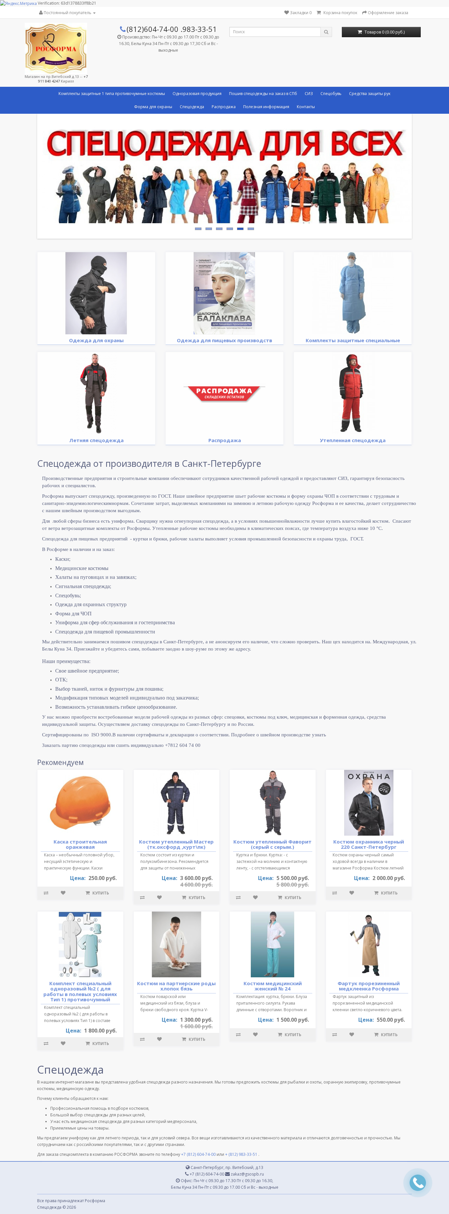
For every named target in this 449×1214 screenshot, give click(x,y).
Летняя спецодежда (96, 440)
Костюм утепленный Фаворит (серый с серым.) (272, 844)
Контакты (306, 106)
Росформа (95, 1200)
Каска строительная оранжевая (80, 844)
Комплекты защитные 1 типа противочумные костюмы (112, 93)
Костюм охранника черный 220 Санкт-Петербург (368, 844)
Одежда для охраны (96, 340)
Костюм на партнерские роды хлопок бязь (176, 986)
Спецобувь (331, 93)
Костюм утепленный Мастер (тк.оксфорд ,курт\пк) (176, 844)
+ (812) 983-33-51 (241, 1154)
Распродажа (224, 106)
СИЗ (309, 93)
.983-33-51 (198, 29)
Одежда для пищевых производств (224, 340)
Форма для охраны (153, 106)
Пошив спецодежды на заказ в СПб (263, 93)
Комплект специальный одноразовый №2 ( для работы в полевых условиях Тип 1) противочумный (80, 991)
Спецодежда (192, 106)
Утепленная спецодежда (353, 440)
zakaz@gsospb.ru (247, 1174)
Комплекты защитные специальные (353, 340)
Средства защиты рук (369, 93)
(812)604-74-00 (152, 29)
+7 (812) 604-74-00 (198, 1154)
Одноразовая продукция (197, 93)
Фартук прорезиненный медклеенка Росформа (369, 986)
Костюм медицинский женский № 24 (273, 986)
